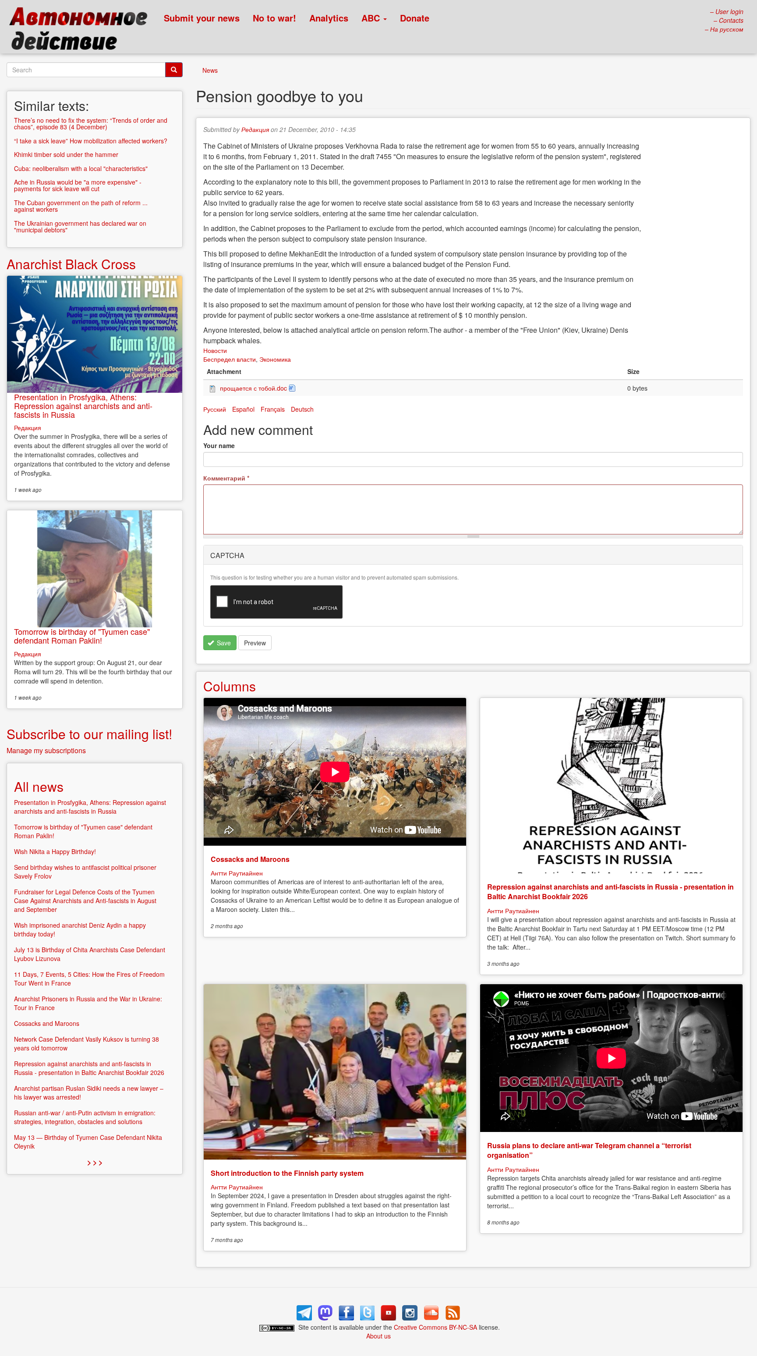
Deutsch (302, 409)
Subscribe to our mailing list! (89, 733)
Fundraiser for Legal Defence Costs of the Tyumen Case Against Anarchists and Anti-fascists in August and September (85, 900)
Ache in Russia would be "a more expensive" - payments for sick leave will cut (77, 185)
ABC (371, 17)
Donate (414, 17)
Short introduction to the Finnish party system (287, 1173)
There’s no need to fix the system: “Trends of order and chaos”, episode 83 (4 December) (90, 123)
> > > (95, 1162)
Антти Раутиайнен (237, 872)
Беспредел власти (229, 359)
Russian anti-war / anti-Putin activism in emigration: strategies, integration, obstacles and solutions (85, 1117)
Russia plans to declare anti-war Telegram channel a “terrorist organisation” (589, 1150)
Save (223, 642)
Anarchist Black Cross (71, 263)
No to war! (274, 17)
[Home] (82, 30)
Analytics (328, 17)
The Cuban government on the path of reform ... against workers (81, 206)
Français (273, 409)
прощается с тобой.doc (253, 388)
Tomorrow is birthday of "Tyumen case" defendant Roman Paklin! (82, 636)
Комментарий (226, 477)
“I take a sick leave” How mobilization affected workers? (90, 140)
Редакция (255, 129)
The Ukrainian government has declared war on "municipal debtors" (80, 226)
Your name (219, 445)
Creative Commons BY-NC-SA (435, 1327)
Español (243, 409)
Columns (229, 685)
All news (39, 786)
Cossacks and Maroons (250, 859)
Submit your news (202, 17)
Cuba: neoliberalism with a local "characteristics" (81, 168)
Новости (215, 350)
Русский (214, 409)
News (210, 70)
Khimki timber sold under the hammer (66, 154)
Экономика (275, 359)
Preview (255, 642)
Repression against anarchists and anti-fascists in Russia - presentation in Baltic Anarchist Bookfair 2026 (610, 891)
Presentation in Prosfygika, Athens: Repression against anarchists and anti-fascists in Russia (83, 405)
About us (378, 1335)
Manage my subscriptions (46, 750)
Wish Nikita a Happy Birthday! (55, 851)
